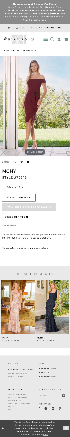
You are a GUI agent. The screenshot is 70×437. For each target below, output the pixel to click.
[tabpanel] (35, 106)
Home (7, 50)
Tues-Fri (44, 368)
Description (16, 216)
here (45, 434)
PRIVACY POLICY (14, 400)
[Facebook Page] (39, 409)
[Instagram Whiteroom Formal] (46, 409)
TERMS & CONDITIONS (17, 394)
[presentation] (18, 307)
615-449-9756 (9, 238)
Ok (66, 428)
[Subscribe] (63, 395)
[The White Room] (18, 39)
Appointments (28, 10)
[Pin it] (22, 162)
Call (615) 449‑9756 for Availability (29, 207)
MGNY (16, 50)
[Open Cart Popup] (66, 40)
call (12, 248)
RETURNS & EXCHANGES (18, 397)
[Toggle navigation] (45, 40)
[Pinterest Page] (60, 409)
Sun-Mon (45, 376)
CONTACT (11, 406)
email (20, 248)
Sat (41, 372)
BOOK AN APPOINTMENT (46, 27)
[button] (52, 40)
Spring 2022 (29, 50)
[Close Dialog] (3, 428)
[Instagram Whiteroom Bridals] (53, 409)
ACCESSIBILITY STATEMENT (19, 403)
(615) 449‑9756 (28, 369)
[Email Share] (28, 162)
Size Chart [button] (15, 186)
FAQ (9, 409)
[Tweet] (15, 162)
